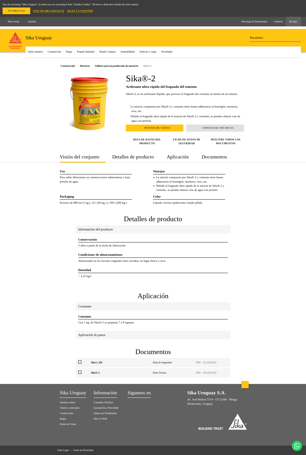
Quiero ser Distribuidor (105, 413)
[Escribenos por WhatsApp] (297, 446)
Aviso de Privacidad (83, 450)
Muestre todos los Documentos (225, 141)
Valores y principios (70, 407)
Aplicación (178, 157)
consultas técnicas (217, 127)
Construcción (66, 413)
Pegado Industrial (86, 51)
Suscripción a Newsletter (106, 407)
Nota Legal (63, 450)
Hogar (63, 418)
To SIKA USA (16, 10)
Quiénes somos (67, 402)
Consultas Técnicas (103, 402)
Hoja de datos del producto (147, 141)
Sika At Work (100, 418)
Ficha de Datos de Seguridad (186, 141)
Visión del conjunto (79, 157)
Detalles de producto (133, 157)
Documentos (214, 157)
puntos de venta (157, 127)
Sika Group (13, 21)
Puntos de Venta (68, 424)
